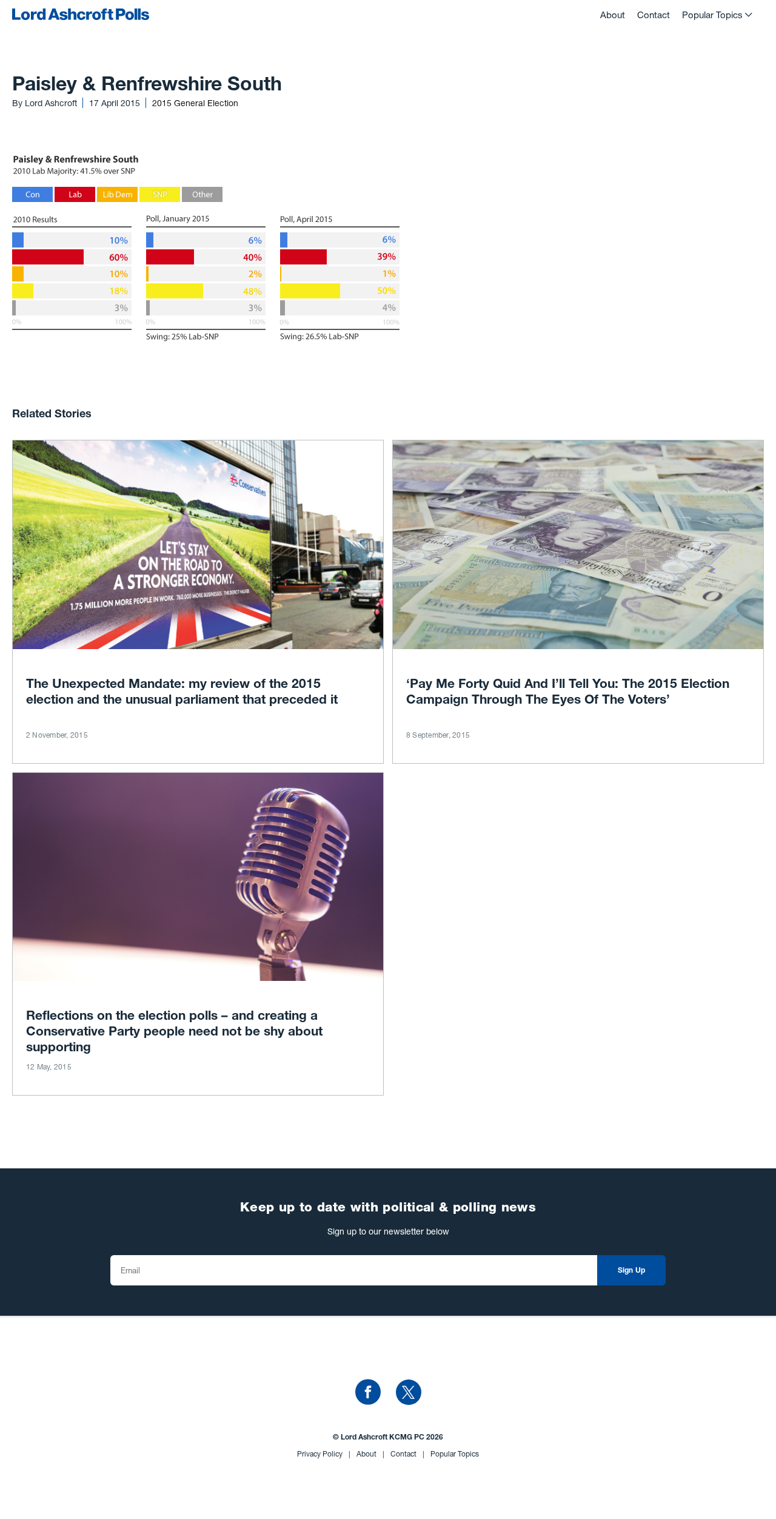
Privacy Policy (323, 1453)
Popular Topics (712, 14)
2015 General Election (195, 103)
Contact (653, 14)
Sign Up (632, 1271)
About (612, 14)
